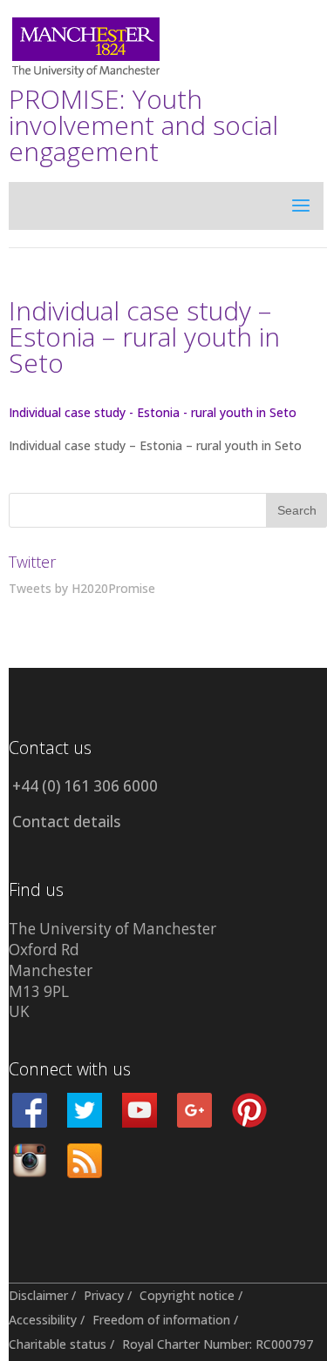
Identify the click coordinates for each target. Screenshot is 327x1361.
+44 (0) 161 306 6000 (85, 786)
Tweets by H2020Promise (82, 588)
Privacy (104, 1295)
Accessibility (43, 1319)
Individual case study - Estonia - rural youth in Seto (152, 412)
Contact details (66, 822)
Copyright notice (187, 1295)
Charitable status (57, 1344)
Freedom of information (161, 1319)
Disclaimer (38, 1295)
